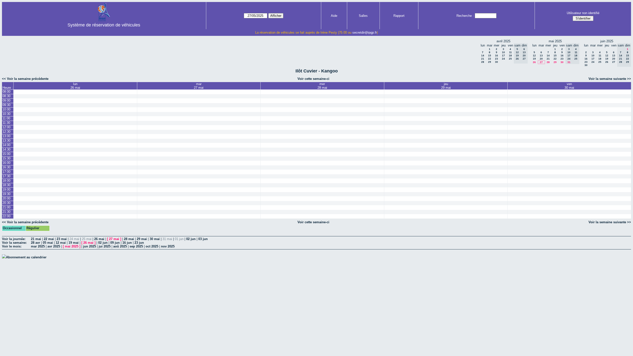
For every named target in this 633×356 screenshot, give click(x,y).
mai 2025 (71, 246)
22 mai (49, 239)
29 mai (142, 239)
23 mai (62, 239)
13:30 (6, 140)
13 (541, 55)
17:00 (6, 172)
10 (503, 52)
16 (496, 55)
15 (489, 55)
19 (534, 58)
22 (489, 58)
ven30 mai (569, 85)
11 (510, 52)
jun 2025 (89, 246)
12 (534, 55)
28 (482, 62)
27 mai (114, 239)
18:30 (6, 185)
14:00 (6, 145)
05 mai (48, 243)
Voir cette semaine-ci (313, 79)
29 (489, 62)
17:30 (6, 176)
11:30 (6, 123)
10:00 (6, 109)
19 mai (73, 243)
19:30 (6, 194)
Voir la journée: (13, 239)
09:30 (6, 105)
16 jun (127, 243)
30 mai (155, 239)
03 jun (203, 239)
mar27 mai (198, 85)
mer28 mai (322, 85)
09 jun (115, 243)
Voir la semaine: (14, 243)
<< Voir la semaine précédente (25, 79)
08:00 (6, 91)
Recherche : (465, 16)
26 (534, 62)
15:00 (6, 154)
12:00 (6, 127)
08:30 (6, 96)
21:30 (6, 212)
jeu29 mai (446, 85)
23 (496, 58)
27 (541, 62)
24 (503, 58)
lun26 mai (75, 85)
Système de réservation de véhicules (104, 24)
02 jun (191, 239)
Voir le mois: (12, 246)
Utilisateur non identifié (583, 13)
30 (496, 62)
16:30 (6, 167)
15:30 (6, 158)
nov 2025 (168, 246)
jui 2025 (105, 246)
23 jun (139, 243)
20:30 (6, 203)
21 (482, 58)
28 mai (129, 239)
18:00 (6, 180)
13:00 (6, 136)
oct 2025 (152, 246)
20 (541, 58)
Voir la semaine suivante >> (609, 79)
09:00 (6, 100)
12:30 (6, 132)
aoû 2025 (120, 246)
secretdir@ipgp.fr (364, 32)
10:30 (6, 114)
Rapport (399, 16)
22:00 (6, 216)
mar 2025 (38, 246)
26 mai (99, 239)
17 (503, 55)
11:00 (6, 118)
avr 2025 (53, 246)
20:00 (6, 198)
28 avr (35, 243)
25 (510, 58)
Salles (363, 16)
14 (482, 55)
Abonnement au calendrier (26, 257)
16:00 (6, 163)
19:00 (6, 189)
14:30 (6, 149)
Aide (334, 16)
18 (510, 55)
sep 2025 (136, 246)
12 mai (61, 243)
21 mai (36, 239)
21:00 (6, 207)
